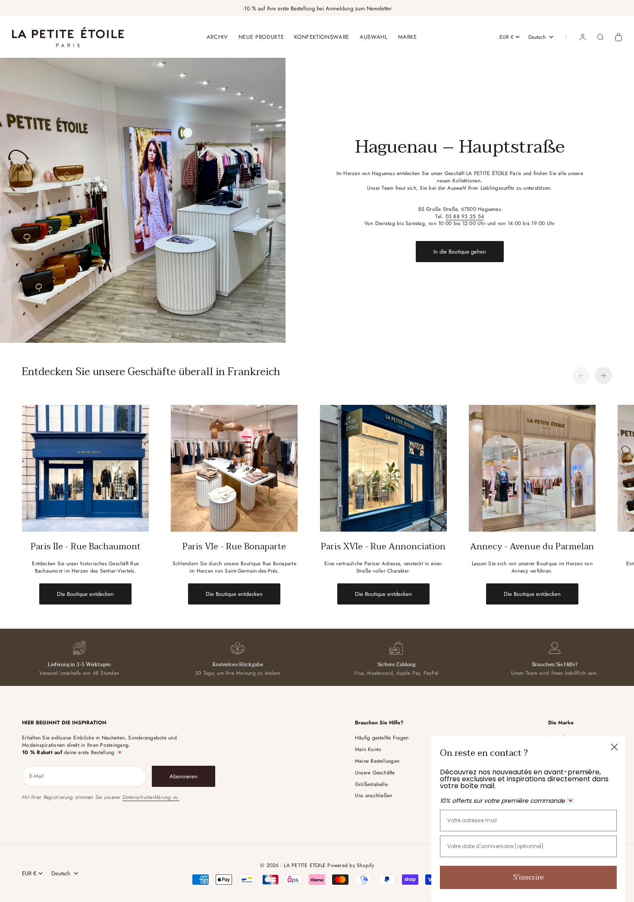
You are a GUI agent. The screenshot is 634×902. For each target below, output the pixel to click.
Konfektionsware (321, 37)
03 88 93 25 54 (465, 216)
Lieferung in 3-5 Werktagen (79, 664)
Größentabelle (371, 784)
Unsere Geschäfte (375, 773)
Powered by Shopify (350, 865)
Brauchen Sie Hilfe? (555, 664)
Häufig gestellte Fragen (382, 738)
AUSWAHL (374, 37)
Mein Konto (368, 749)
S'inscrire (528, 877)
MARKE (407, 37)
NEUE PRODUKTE (261, 37)
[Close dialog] (614, 747)
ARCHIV (217, 37)
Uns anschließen (373, 795)
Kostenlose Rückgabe (238, 664)
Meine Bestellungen (377, 761)
